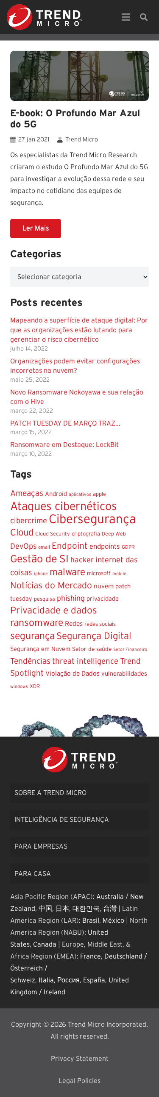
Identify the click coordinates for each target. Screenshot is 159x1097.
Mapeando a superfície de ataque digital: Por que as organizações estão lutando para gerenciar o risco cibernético (79, 330)
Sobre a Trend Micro (50, 792)
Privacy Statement (80, 1058)
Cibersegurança (92, 519)
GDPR (128, 547)
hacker (82, 560)
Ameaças (26, 493)
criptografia (86, 534)
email (44, 547)
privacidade (102, 599)
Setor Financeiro (130, 649)
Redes (74, 624)
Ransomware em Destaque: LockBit (64, 444)
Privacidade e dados (53, 611)
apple (99, 494)
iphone (41, 573)
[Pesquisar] (143, 17)
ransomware (36, 623)
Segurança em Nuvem (40, 649)
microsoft (99, 573)
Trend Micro (81, 139)
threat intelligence (85, 661)
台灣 (110, 908)
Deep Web (114, 533)
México (113, 920)
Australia (110, 896)
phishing (71, 598)
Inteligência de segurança (61, 819)
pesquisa (44, 599)
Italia (46, 980)
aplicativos (80, 494)
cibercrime (28, 521)
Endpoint (70, 545)
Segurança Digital (93, 636)
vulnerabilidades (124, 674)
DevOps (23, 546)
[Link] (44, 17)
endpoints (104, 546)
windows (19, 686)
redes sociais (100, 624)
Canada (44, 944)
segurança (32, 636)
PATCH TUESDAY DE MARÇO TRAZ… (65, 423)
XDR (35, 686)
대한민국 (86, 908)
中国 (45, 908)
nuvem (104, 586)
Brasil (90, 920)
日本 (62, 908)
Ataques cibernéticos (63, 506)
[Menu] (126, 17)
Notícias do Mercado (51, 585)
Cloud (21, 532)
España (94, 980)
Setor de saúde (92, 649)
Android (56, 494)
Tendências (30, 661)
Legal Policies (79, 1080)
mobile (119, 573)
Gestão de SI (39, 559)
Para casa (32, 873)
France (90, 956)
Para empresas (40, 846)
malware (67, 572)
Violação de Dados (72, 674)
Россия (68, 980)
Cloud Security (52, 533)
